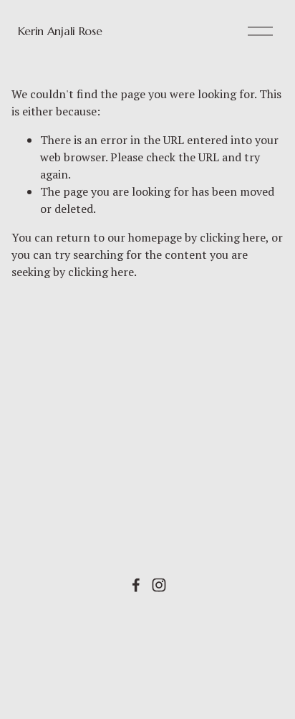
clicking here (233, 237)
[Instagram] (159, 585)
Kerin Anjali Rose (60, 31)
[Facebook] (136, 585)
